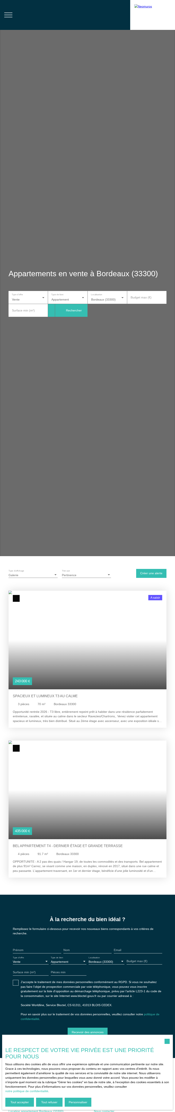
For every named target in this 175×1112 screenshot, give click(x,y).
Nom (66, 950)
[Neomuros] (152, 15)
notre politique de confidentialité (26, 1091)
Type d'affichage (16, 571)
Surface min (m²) (23, 310)
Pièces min (58, 972)
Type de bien (57, 295)
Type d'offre (17, 295)
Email (117, 950)
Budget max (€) (141, 297)
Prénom (18, 950)
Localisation (96, 295)
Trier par (66, 571)
